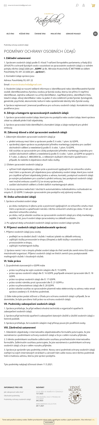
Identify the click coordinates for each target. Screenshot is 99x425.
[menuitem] (10, 33)
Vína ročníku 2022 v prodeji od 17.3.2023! (48, 397)
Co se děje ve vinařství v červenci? (49, 392)
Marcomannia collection (46, 404)
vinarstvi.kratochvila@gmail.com (26, 84)
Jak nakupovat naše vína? (13, 392)
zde (93, 420)
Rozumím (49, 422)
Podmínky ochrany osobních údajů (17, 399)
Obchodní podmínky (12, 395)
